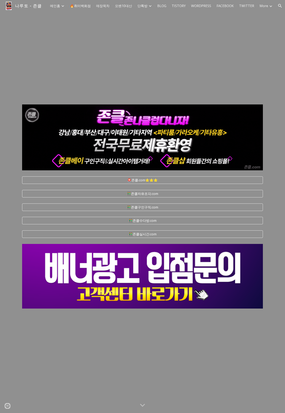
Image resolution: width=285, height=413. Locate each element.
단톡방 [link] (142, 6)
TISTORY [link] (179, 6)
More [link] (264, 6)
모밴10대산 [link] (123, 6)
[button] (280, 6)
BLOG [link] (161, 6)
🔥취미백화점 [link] (80, 6)
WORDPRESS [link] (201, 6)
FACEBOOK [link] (225, 6)
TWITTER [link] (246, 6)
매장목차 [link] (103, 6)
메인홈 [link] (55, 6)
